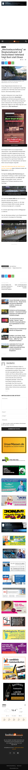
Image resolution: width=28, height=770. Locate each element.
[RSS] (14, 753)
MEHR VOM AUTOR (14, 296)
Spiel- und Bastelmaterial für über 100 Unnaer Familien (21, 286)
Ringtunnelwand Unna (17, 267)
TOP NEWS (4, 339)
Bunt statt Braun (13, 266)
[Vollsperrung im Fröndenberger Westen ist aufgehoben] (5, 330)
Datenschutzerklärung (11, 765)
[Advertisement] (14, 25)
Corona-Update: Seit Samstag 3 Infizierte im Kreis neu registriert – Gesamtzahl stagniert (6, 287)
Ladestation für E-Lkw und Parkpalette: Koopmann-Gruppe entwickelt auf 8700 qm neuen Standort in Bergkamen (17, 347)
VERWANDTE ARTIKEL (14, 294)
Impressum (19, 765)
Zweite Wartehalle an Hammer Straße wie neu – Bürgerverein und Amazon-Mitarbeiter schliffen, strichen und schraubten (17, 303)
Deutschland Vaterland (6, 267)
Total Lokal (7, 44)
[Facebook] (10, 753)
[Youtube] (17, 753)
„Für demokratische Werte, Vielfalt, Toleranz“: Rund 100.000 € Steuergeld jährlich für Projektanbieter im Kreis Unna (17, 322)
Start (2, 44)
